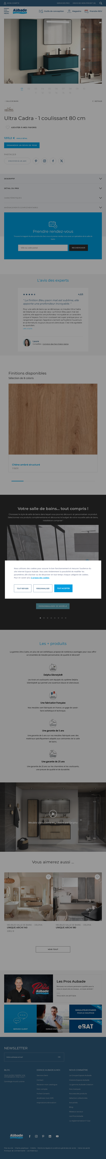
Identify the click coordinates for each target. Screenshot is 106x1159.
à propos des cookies (40, 577)
